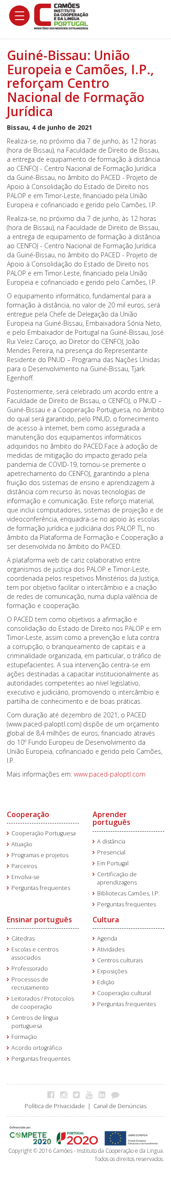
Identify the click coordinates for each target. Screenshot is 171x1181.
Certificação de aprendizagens (117, 878)
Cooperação (28, 814)
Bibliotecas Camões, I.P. (128, 893)
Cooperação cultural (124, 993)
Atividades (110, 949)
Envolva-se (25, 877)
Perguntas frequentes (40, 888)
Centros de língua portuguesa (34, 1022)
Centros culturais (120, 960)
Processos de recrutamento (30, 984)
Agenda (107, 938)
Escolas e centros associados (34, 953)
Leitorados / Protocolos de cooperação (42, 1003)
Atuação (21, 844)
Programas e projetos (39, 855)
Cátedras (23, 938)
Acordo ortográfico (36, 1048)
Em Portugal (113, 863)
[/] (61, 15)
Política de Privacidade (55, 1106)
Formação (24, 1037)
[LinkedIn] (104, 1094)
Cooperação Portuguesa (43, 833)
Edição (105, 982)
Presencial (111, 852)
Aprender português (111, 818)
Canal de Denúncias (119, 1106)
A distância (111, 841)
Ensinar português (39, 920)
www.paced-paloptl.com (109, 774)
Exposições (112, 971)
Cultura (106, 920)
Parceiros (24, 866)
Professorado (29, 968)
